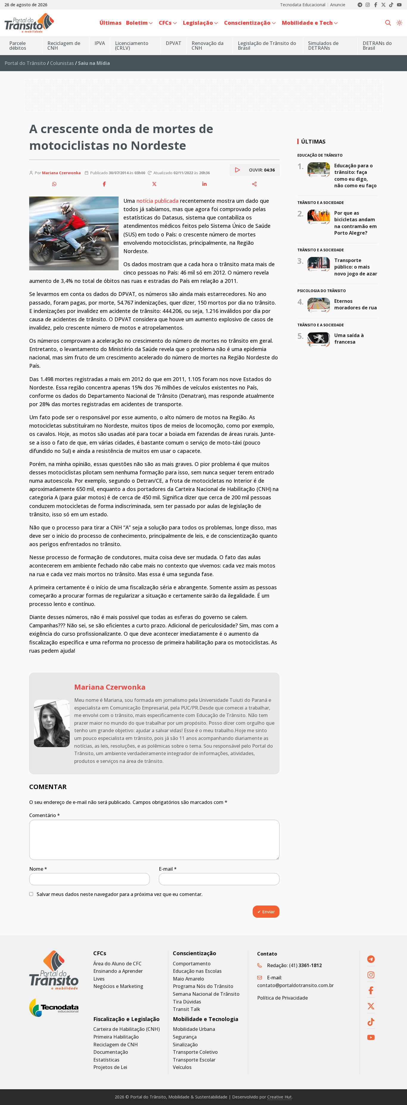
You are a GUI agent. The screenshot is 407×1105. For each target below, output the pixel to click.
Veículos (182, 1067)
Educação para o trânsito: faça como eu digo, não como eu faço (355, 175)
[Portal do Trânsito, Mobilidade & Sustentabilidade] (53, 969)
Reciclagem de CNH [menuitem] (63, 45)
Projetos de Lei (110, 1067)
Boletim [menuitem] (137, 22)
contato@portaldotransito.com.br (295, 985)
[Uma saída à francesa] (318, 339)
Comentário (44, 815)
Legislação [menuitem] (198, 22)
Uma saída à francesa (349, 338)
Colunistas (62, 63)
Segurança (185, 1037)
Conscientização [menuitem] (247, 22)
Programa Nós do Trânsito (203, 986)
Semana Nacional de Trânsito (206, 994)
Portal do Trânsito (25, 63)
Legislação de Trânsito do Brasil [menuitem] (267, 45)
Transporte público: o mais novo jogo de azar (355, 267)
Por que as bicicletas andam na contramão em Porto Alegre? (355, 223)
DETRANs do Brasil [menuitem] (377, 45)
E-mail (168, 869)
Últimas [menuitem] (111, 22)
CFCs (99, 953)
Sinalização (185, 1045)
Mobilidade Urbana (194, 1029)
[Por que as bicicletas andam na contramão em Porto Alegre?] (318, 217)
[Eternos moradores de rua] (318, 305)
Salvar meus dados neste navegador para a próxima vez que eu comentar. (120, 894)
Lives (99, 979)
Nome (38, 869)
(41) (305, 965)
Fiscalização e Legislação (126, 1019)
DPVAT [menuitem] (173, 43)
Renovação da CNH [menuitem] (207, 45)
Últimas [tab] (313, 141)
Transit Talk (186, 1009)
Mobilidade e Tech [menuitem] (307, 22)
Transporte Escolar (194, 1060)
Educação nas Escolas (197, 971)
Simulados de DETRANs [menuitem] (323, 45)
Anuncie (337, 5)
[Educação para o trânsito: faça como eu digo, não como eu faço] (318, 169)
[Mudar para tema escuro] (399, 23)
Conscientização (194, 953)
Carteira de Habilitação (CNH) (126, 1029)
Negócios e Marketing (118, 986)
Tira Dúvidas (187, 1002)
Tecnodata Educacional (302, 5)
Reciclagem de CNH (115, 1045)
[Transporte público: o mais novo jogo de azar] (318, 264)
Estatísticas (106, 1060)
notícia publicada (157, 200)
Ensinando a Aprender (118, 971)
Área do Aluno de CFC (117, 964)
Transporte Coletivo (195, 1052)
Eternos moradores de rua (355, 304)
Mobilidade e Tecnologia (205, 1019)
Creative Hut (279, 1097)
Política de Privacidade (282, 998)
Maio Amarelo (188, 979)
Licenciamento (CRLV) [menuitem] (131, 45)
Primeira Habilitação (116, 1037)
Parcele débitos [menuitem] (17, 45)
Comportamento (192, 964)
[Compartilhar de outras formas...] (254, 184)
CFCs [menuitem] (165, 22)
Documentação (110, 1052)
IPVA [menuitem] (99, 43)
